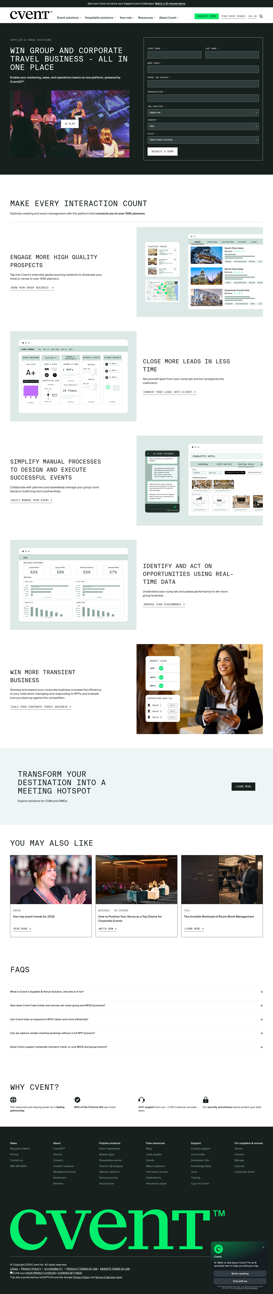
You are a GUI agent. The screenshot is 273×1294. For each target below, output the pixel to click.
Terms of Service (105, 1277)
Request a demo (20, 1149)
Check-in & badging (111, 1166)
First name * (155, 48)
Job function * (156, 106)
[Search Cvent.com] (261, 16)
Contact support (200, 1149)
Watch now (106, 928)
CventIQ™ (59, 1149)
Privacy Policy (81, 1277)
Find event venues (233, 16)
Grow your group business (30, 287)
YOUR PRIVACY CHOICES (40, 1273)
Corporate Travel (245, 1172)
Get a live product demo (136, 179)
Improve (240, 1166)
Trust (194, 1172)
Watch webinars (155, 1166)
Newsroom (59, 1178)
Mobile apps (106, 1155)
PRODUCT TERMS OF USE (81, 1269)
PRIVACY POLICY (31, 1269)
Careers (58, 1160)
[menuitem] (69, 18)
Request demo (206, 16)
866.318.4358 (18, 1166)
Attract (239, 1149)
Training (195, 1178)
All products (106, 1184)
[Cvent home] (31, 15)
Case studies (153, 1155)
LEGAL (14, 1269)
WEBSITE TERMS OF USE (115, 1269)
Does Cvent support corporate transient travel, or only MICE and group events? (58, 1047)
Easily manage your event (30, 500)
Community (198, 1155)
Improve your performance (162, 604)
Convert (239, 1155)
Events (150, 1160)
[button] (70, 123)
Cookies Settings (70, 1273)
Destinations (153, 1178)
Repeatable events (110, 1160)
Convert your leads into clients (167, 392)
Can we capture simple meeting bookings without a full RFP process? (52, 1033)
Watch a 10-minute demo (170, 3)
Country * (153, 120)
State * (152, 134)
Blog (149, 1149)
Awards (57, 1155)
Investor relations (63, 1166)
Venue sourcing (108, 1178)
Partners (58, 1184)
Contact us (16, 1160)
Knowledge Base (201, 1166)
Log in (252, 16)
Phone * (160, 77)
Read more (20, 928)
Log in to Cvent (200, 1184)
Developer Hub (200, 1160)
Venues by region (156, 1184)
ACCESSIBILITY (53, 1269)
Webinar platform (109, 1172)
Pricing (14, 1155)
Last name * (212, 48)
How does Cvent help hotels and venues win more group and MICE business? (57, 1005)
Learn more (243, 786)
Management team (64, 1172)
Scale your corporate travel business (39, 706)
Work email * (155, 63)
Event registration (109, 1149)
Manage (239, 1160)
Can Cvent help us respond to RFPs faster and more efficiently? (49, 1019)
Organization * (156, 92)
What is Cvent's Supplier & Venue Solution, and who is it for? (47, 992)
